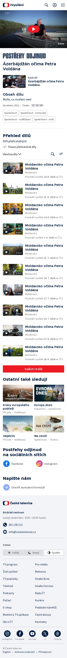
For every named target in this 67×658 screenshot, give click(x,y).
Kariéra (39, 600)
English (7, 652)
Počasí (7, 600)
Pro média (41, 564)
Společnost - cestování (33, 112)
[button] (33, 29)
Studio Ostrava (44, 586)
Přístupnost (45, 652)
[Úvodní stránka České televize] (18, 503)
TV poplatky (10, 578)
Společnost (10, 112)
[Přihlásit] (55, 5)
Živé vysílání (10, 571)
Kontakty (41, 622)
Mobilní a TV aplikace (16, 614)
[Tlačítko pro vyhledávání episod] (53, 154)
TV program (10, 564)
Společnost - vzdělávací (17, 119)
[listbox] (33, 553)
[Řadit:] (61, 154)
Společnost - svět (44, 119)
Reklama (40, 571)
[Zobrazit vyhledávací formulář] (46, 5)
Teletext (8, 586)
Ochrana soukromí (25, 652)
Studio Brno (42, 578)
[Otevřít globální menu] (63, 5)
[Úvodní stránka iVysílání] (13, 5)
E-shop (7, 607)
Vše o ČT (8, 622)
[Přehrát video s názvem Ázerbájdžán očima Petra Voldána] (33, 29)
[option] (13, 552)
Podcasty (8, 593)
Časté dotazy (43, 614)
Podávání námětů (45, 607)
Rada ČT (40, 593)
